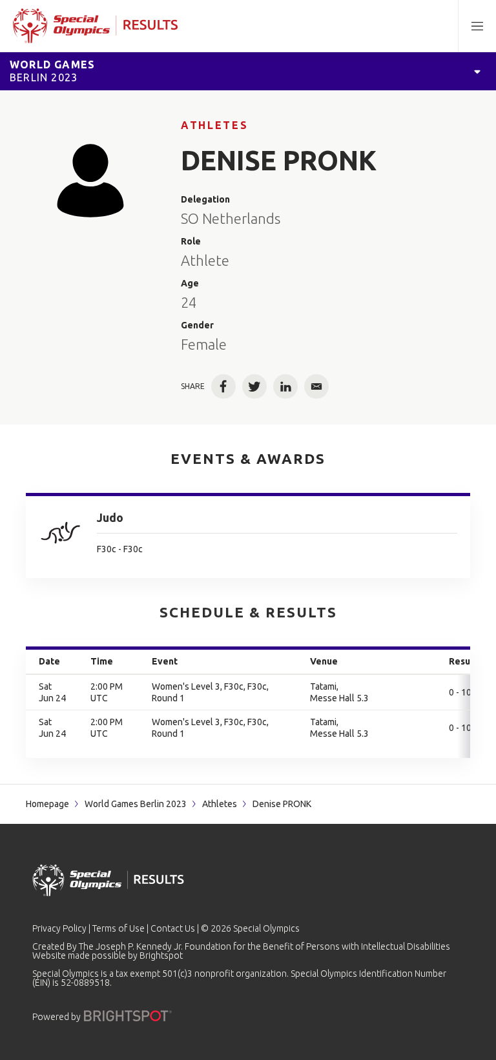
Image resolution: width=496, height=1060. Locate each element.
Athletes (214, 125)
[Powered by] (128, 1015)
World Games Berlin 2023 (136, 804)
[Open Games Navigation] (477, 71)
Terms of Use (118, 928)
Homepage (47, 804)
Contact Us (172, 928)
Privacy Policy (59, 928)
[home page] (95, 25)
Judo (110, 517)
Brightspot (161, 955)
